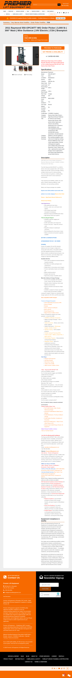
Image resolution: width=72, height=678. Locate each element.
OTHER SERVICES (44, 656)
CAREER (54, 656)
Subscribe (45, 588)
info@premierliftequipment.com (13, 592)
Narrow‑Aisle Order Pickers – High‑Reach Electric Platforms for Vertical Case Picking (53, 197)
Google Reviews (10, 602)
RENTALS (8, 14)
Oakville (51, 327)
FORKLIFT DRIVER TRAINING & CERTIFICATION (35, 14)
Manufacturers (36, 11)
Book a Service (47, 309)
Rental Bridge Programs (50, 338)
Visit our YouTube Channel (47, 430)
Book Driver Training (49, 362)
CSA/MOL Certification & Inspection (52, 317)
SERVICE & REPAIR (20, 11)
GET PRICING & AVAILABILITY (53, 52)
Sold (28, 11)
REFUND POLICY (20, 659)
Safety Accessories (49, 322)
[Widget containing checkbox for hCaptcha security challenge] (50, 594)
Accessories (43, 467)
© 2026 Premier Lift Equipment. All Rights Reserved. (16, 647)
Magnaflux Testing (49, 341)
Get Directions (6, 596)
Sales (42, 465)
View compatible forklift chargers (49, 297)
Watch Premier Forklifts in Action (51, 312)
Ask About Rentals (48, 360)
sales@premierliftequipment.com (51, 447)
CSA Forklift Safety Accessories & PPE (52, 302)
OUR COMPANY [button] (50, 11)
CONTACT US (52, 14)
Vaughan (46, 327)
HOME (4, 11)
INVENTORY (11, 11)
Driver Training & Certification (50, 307)
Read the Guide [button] (60, 18)
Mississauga (57, 326)
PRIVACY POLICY (8, 659)
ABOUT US (34, 656)
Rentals (46, 306)
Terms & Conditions (41, 661)
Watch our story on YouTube (48, 463)
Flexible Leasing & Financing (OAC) (53, 333)
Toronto (54, 327)
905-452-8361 (65, 5)
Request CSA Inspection (50, 358)
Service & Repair (48, 304)
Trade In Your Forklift (49, 363)
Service (50, 465)
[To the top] (67, 668)
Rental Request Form (49, 311)
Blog (43, 11)
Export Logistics (50, 467)
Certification (56, 465)
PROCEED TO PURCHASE (52, 48)
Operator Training (49, 329)
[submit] (59, 5)
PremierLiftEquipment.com (52, 451)
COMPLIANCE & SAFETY (18, 14)
